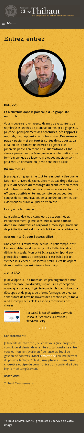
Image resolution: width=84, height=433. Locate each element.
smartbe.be (48, 356)
